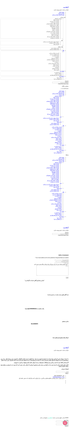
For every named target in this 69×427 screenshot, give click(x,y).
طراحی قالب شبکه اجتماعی (52, 101)
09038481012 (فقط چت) (31, 308)
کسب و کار (59, 143)
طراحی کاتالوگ (55, 106)
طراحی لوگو (56, 97)
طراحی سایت (61, 92)
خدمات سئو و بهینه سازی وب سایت (51, 118)
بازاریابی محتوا (58, 134)
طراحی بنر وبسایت (54, 115)
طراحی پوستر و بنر (54, 110)
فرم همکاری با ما (58, 152)
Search (66, 82)
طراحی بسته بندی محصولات (52, 109)
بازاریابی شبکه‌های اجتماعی (55, 133)
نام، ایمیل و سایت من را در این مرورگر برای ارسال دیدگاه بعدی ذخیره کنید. (50, 264)
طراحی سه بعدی (55, 105)
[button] (34, 81)
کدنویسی (60, 141)
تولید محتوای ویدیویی (54, 124)
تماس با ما (59, 151)
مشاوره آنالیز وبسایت (54, 119)
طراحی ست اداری (55, 100)
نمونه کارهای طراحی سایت (58, 93)
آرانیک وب (65, 7)
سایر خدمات (61, 94)
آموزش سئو (56, 120)
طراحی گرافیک (58, 96)
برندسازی (59, 136)
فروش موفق (59, 138)
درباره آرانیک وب (58, 146)
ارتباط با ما (61, 150)
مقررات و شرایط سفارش (56, 148)
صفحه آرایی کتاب (55, 112)
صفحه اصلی (61, 91)
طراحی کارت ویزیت (54, 98)
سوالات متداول (58, 147)
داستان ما (62, 145)
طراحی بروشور (55, 107)
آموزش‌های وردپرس (57, 128)
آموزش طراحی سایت (57, 127)
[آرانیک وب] (58, 4)
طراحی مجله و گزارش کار (53, 114)
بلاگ (63, 125)
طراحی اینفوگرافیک (54, 103)
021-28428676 (34, 323)
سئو (61, 116)
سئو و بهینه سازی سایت (56, 137)
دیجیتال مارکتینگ (58, 132)
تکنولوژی (60, 130)
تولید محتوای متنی (55, 123)
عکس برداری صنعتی (54, 102)
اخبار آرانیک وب (58, 129)
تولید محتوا (59, 121)
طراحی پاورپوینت (55, 111)
